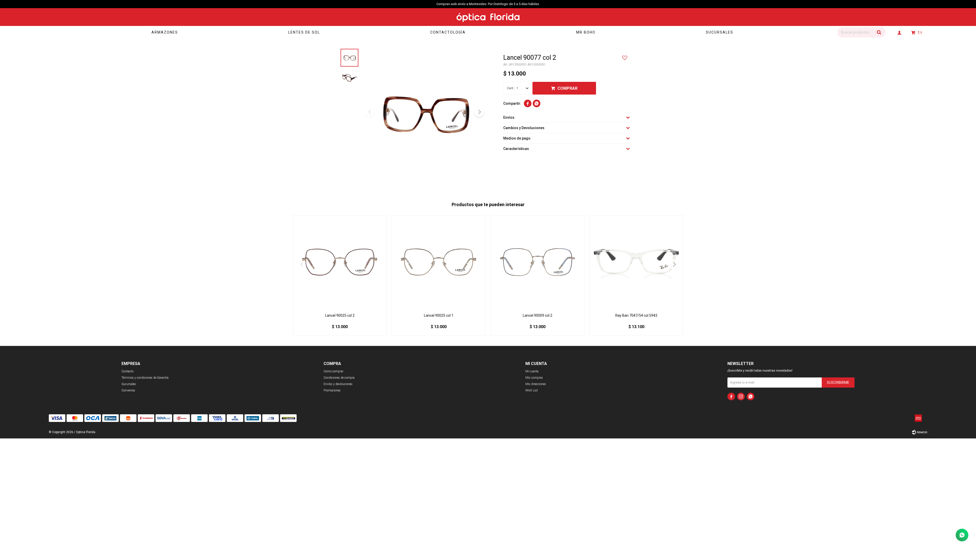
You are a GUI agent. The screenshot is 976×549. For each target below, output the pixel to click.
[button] (879, 32)
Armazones (164, 32)
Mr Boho (586, 32)
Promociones (332, 390)
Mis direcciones (535, 384)
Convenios (128, 390)
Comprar (567, 88)
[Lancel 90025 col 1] (438, 262)
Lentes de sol (304, 32)
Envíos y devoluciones (338, 384)
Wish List (531, 390)
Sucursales (719, 32)
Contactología (448, 32)
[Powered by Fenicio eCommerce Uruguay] (919, 432)
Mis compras (534, 377)
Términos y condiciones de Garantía (145, 377)
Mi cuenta (532, 371)
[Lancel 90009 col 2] (537, 262)
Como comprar (333, 371)
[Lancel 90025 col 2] (340, 262)
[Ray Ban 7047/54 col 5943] (636, 262)
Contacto (127, 371)
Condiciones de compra (339, 377)
